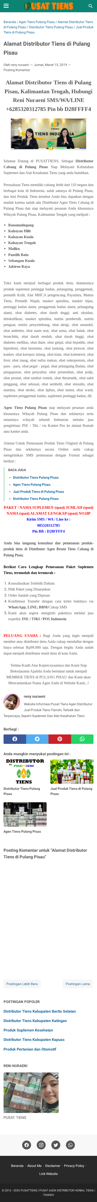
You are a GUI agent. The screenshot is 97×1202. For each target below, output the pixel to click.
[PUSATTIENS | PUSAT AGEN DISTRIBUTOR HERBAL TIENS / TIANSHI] (48, 6)
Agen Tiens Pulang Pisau (31, 484)
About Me (34, 1166)
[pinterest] (59, 739)
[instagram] (41, 1145)
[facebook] (15, 739)
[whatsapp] (82, 739)
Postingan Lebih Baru (22, 984)
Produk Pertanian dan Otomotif (30, 1049)
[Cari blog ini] (90, 6)
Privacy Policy (74, 1166)
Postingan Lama (78, 984)
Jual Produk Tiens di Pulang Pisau (38, 491)
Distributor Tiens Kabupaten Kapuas (34, 1039)
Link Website (48, 1174)
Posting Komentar (17, 70)
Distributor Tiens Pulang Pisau (36, 477)
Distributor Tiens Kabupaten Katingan (35, 1021)
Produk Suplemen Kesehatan (28, 1030)
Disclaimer (52, 1166)
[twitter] (37, 739)
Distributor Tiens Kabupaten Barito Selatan (40, 1011)
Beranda (17, 1166)
